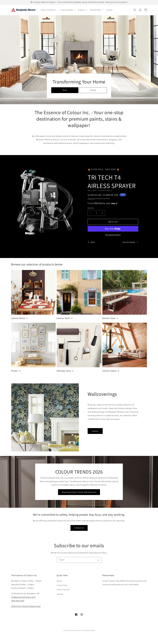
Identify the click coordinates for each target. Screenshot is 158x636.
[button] (49, 9)
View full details (129, 242)
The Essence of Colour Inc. (75, 630)
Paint (65, 90)
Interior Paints (18, 318)
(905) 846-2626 (17, 600)
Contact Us (79, 528)
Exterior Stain (109, 318)
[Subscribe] (98, 560)
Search (59, 581)
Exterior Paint (63, 318)
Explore (95, 431)
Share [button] (92, 242)
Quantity (91, 208)
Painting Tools (64, 370)
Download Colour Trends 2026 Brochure (79, 492)
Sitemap (60, 594)
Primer (93, 90)
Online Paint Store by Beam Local (25, 606)
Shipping (91, 198)
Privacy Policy (62, 585)
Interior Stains (109, 370)
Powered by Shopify (89, 630)
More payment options (113, 235)
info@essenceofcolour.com (23, 597)
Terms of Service (63, 589)
